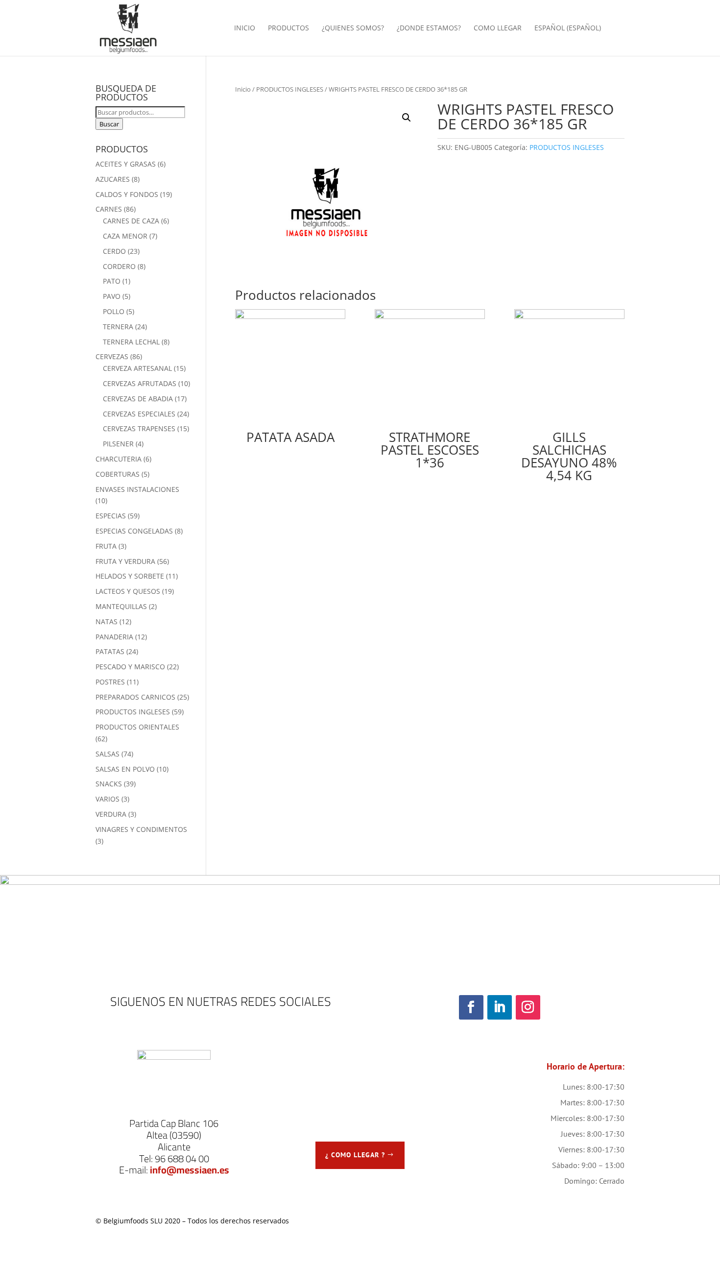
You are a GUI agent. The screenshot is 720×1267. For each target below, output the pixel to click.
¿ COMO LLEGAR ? (355, 1154)
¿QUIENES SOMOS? (353, 28)
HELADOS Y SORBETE (130, 576)
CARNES (109, 209)
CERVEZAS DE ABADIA (138, 398)
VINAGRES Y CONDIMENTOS (141, 829)
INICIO (244, 28)
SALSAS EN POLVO (125, 769)
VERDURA (111, 814)
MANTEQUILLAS (121, 606)
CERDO (114, 251)
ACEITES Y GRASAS (126, 164)
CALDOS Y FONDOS (127, 194)
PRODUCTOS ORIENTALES (137, 726)
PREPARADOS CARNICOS (135, 697)
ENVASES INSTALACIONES (137, 489)
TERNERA (118, 326)
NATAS (107, 621)
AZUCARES (113, 179)
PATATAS (110, 651)
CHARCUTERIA (119, 458)
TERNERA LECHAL (131, 341)
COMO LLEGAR (498, 28)
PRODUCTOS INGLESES (289, 89)
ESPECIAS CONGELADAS (134, 531)
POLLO (113, 311)
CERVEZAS (112, 356)
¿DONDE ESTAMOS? (429, 28)
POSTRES (110, 681)
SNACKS (109, 783)
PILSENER (118, 443)
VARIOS (108, 799)
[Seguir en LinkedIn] (499, 1007)
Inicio (243, 89)
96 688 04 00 (182, 1158)
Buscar (109, 124)
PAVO (111, 296)
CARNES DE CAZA (131, 220)
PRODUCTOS (288, 28)
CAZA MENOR (125, 236)
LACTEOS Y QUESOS (128, 591)
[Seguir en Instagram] (528, 1007)
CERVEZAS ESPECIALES (139, 413)
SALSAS (108, 753)
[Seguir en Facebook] (471, 1007)
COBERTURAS (118, 474)
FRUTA (106, 546)
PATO (111, 281)
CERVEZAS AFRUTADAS (139, 383)
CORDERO (119, 266)
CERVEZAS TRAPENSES (139, 428)
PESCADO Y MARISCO (130, 666)
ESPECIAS (111, 515)
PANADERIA (114, 636)
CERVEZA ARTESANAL (137, 368)
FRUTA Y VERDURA (125, 561)
